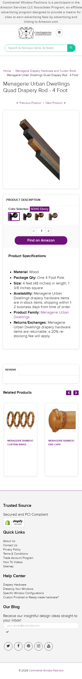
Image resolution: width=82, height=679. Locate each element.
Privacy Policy (12, 549)
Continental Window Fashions (46, 670)
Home (7, 71)
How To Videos (12, 562)
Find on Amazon (41, 240)
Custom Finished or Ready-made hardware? (31, 597)
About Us (9, 541)
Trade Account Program (18, 558)
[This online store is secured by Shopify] (14, 522)
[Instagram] (38, 646)
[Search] (71, 48)
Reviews (10, 370)
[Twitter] (8, 646)
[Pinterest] (28, 646)
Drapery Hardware (14, 584)
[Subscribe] (7, 632)
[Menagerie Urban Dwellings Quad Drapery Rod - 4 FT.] (41, 149)
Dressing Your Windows (18, 589)
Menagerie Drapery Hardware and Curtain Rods (46, 71)
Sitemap (8, 566)
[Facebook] (18, 646)
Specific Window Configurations (23, 593)
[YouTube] (48, 646)
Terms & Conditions (15, 554)
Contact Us (10, 545)
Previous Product (30, 103)
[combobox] (35, 48)
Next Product (54, 103)
